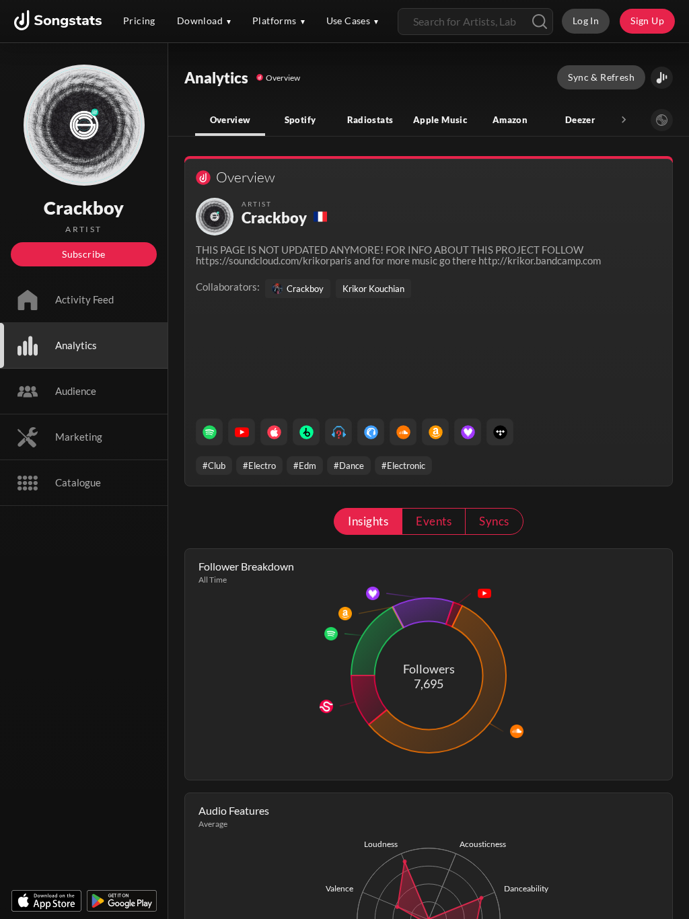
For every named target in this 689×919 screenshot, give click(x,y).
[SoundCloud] (403, 431)
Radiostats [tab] (370, 119)
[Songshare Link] (662, 78)
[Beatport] (306, 431)
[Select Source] (662, 120)
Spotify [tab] (300, 119)
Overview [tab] (230, 119)
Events (433, 521)
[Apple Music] (273, 431)
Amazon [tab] (510, 119)
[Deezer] (467, 431)
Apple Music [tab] (440, 119)
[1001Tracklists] (338, 431)
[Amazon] (435, 431)
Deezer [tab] (580, 119)
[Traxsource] (370, 431)
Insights (368, 521)
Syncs (494, 521)
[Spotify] (209, 431)
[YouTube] (241, 431)
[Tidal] (499, 431)
